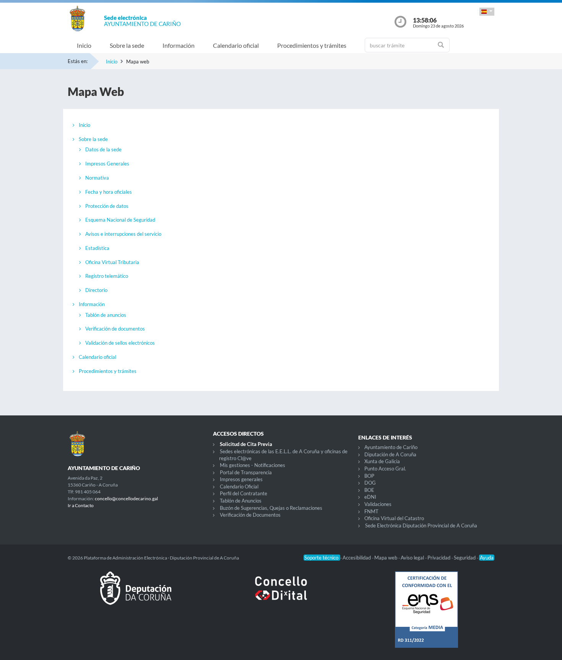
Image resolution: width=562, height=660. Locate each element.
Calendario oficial (236, 45)
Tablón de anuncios (105, 315)
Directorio (96, 290)
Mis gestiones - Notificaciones (252, 465)
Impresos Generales (107, 164)
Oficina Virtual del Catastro (394, 518)
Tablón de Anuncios (241, 501)
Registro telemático (106, 276)
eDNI (370, 497)
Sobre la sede (127, 45)
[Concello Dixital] (281, 594)
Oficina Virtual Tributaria (112, 262)
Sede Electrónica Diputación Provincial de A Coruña (421, 525)
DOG (370, 483)
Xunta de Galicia (382, 461)
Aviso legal (413, 558)
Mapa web (386, 558)
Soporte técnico (321, 558)
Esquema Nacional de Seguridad (120, 220)
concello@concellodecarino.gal (126, 498)
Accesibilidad (357, 558)
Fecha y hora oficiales (108, 192)
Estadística (97, 248)
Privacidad (439, 558)
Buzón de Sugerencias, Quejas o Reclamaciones (271, 508)
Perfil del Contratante (243, 493)
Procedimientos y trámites (311, 45)
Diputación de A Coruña (390, 454)
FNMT (371, 511)
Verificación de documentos (115, 329)
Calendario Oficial (239, 486)
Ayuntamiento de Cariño (390, 447)
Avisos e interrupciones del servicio (123, 234)
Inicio (84, 45)
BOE (369, 490)
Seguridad (465, 558)
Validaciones (377, 504)
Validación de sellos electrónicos (120, 343)
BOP (369, 476)
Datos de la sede (103, 149)
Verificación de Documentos (250, 515)
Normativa (97, 178)
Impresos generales (241, 479)
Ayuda (487, 558)
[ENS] (426, 615)
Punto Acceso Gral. (385, 468)
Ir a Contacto (81, 505)
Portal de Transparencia (246, 472)
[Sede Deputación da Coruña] (136, 594)
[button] (486, 12)
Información (178, 45)
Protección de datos (106, 206)
